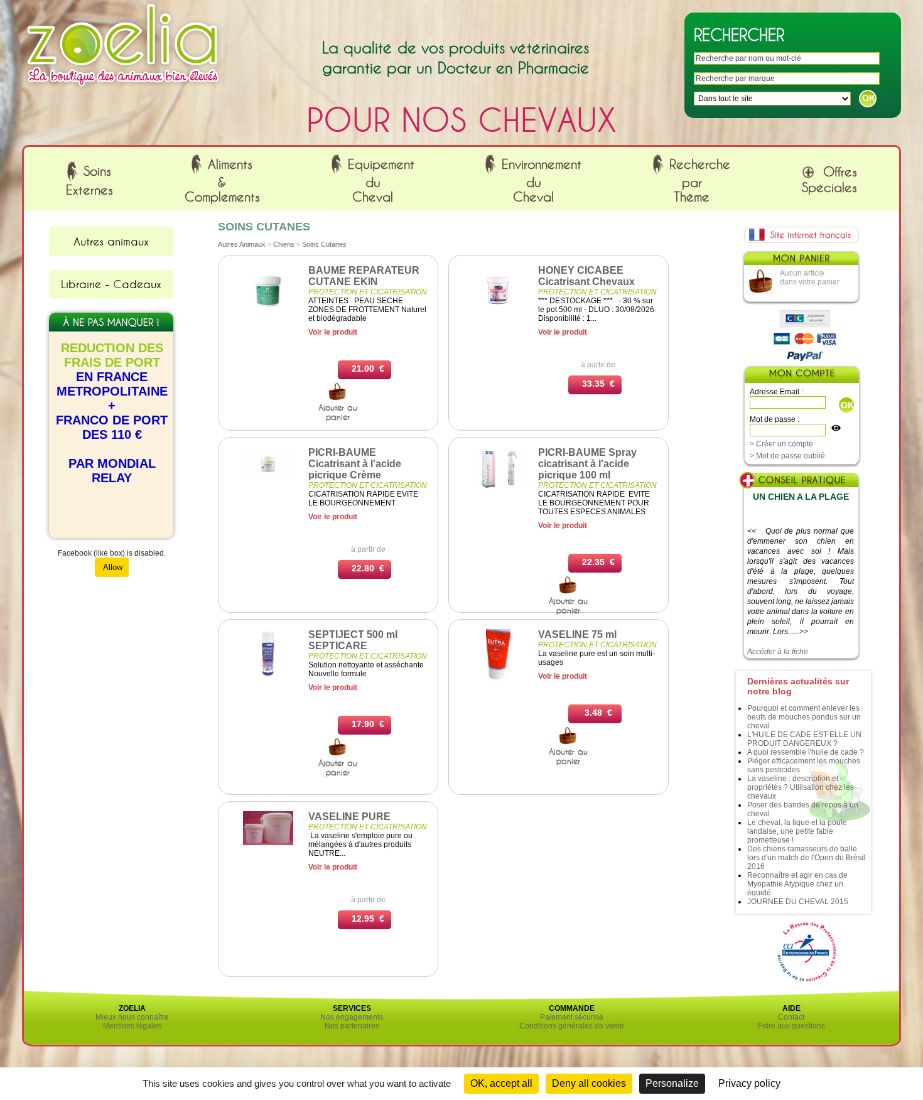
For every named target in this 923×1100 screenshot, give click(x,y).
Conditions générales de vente (571, 1026)
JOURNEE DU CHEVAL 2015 (797, 901)
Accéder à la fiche (777, 651)
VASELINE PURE (349, 816)
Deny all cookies (589, 1083)
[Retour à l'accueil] (123, 89)
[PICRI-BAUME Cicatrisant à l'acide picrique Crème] (268, 477)
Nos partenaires (352, 1026)
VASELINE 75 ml (577, 634)
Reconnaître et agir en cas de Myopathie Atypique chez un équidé (797, 884)
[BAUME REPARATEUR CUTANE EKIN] (268, 312)
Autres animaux (111, 241)
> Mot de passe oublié (787, 455)
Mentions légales (132, 1026)
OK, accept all (501, 1083)
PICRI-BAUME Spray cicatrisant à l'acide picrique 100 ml (587, 463)
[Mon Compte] (801, 375)
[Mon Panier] (800, 261)
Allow (111, 567)
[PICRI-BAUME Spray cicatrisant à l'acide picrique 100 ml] (498, 486)
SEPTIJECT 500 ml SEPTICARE (352, 640)
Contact (791, 1017)
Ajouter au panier (337, 412)
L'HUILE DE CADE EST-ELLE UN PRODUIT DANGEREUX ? (804, 739)
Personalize (672, 1083)
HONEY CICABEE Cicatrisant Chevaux (586, 276)
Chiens (283, 244)
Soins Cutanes (324, 244)
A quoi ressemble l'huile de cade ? (805, 752)
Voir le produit (332, 332)
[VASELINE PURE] (268, 842)
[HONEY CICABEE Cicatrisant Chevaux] (498, 312)
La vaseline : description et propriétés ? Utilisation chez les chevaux (800, 787)
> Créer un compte (781, 443)
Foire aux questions (791, 1026)
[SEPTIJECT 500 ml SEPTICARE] (267, 676)
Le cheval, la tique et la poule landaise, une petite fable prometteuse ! (797, 831)
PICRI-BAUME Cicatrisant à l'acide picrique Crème (354, 463)
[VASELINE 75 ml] (498, 676)
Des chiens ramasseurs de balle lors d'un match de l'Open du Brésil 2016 (806, 857)
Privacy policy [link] (749, 1083)
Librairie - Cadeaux (111, 284)
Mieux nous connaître (132, 1017)
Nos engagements (351, 1017)
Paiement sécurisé (571, 1017)
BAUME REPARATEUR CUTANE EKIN (363, 276)
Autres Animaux (242, 244)
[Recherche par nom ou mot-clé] (337, 398)
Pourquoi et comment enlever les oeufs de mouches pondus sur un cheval (804, 717)
